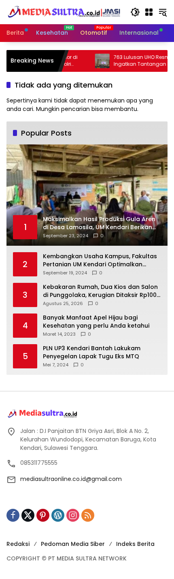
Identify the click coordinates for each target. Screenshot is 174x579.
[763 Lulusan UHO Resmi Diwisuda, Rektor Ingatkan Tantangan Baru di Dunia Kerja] (92, 61)
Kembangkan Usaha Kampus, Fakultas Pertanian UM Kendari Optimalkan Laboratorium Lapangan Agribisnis (100, 260)
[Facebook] (12, 515)
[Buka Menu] (149, 12)
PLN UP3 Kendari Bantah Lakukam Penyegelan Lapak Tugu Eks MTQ (91, 352)
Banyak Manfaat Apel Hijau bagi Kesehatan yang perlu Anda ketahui (96, 322)
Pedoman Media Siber (73, 544)
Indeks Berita (135, 544)
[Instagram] (72, 515)
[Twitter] (27, 515)
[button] (135, 12)
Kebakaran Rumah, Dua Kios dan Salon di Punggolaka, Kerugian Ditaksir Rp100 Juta (100, 291)
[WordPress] (57, 515)
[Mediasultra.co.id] (64, 12)
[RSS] (87, 515)
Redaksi (18, 544)
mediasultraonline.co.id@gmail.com (71, 479)
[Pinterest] (42, 515)
